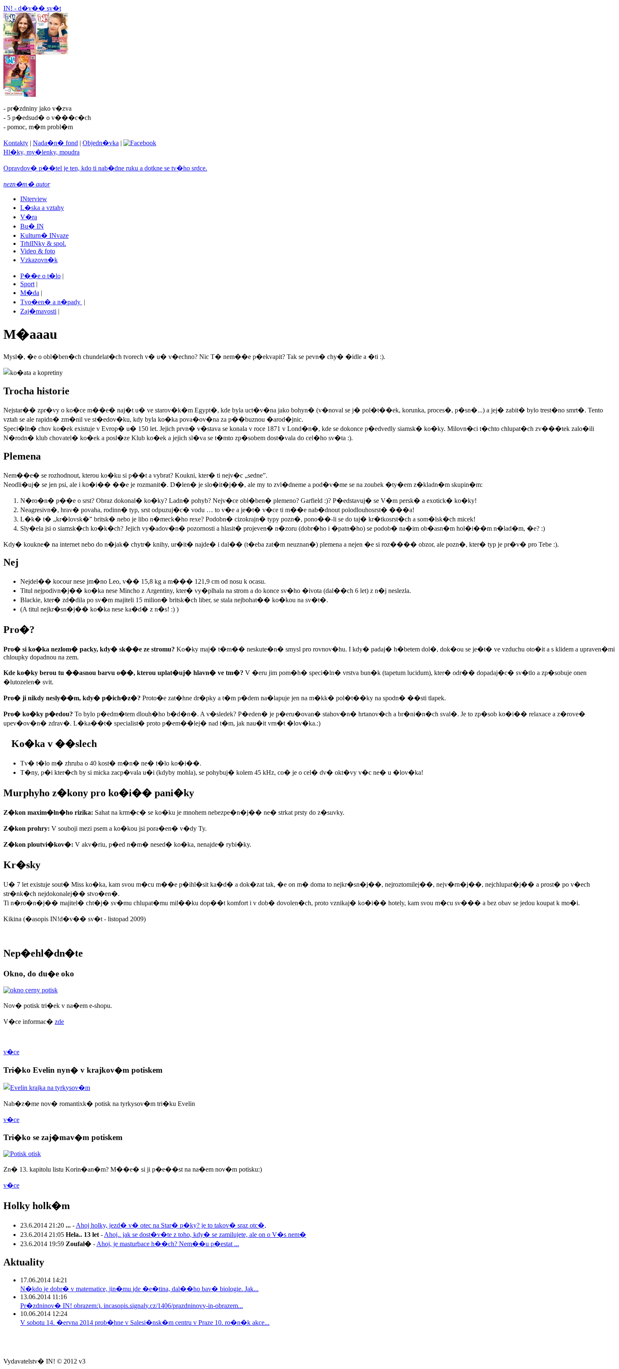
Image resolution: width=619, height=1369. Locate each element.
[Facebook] (139, 142)
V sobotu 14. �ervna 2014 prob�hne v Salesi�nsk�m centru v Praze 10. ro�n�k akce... (144, 1322)
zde (59, 1021)
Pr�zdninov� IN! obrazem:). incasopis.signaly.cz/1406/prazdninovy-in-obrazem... (131, 1305)
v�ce (11, 1051)
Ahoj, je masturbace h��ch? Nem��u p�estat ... (167, 1243)
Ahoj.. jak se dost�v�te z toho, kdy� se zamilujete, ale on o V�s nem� (205, 1234)
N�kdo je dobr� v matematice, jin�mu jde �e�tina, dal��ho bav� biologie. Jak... (139, 1288)
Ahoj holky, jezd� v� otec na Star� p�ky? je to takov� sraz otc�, (171, 1225)
